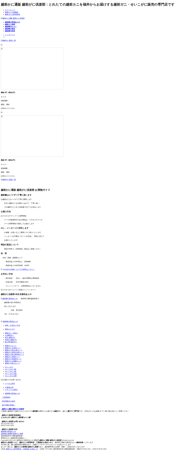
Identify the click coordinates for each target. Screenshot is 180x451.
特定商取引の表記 (8, 401)
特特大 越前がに (11, 340)
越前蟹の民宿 (10, 31)
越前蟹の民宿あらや (12, 22)
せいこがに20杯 (11, 376)
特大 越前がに (10, 337)
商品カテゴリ (10, 329)
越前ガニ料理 (10, 24)
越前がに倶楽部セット (13, 359)
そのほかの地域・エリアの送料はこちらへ (19, 269)
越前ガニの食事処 (11, 12)
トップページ (10, 35)
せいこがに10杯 (11, 374)
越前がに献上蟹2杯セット (14, 354)
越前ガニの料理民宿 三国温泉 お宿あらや (22, 449)
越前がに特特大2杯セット (14, 352)
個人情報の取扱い (8, 405)
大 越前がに (9, 335)
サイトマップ (10, 10)
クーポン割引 (10, 383)
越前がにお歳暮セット (13, 361)
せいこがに (9, 367)
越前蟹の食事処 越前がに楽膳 (12, 434)
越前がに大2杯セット (13, 348)
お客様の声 (9, 387)
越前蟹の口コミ (11, 26)
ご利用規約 (6, 397)
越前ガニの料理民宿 (12, 14)
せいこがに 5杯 (10, 371)
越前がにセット (11, 346)
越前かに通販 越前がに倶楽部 (13, 409)
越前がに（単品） (11, 333)
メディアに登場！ (11, 390)
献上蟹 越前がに (11, 342)
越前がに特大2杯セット (13, 350)
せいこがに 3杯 (10, 369)
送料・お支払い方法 (12, 325)
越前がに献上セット (12, 363)
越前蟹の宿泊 (10, 29)
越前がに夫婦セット (12, 357)
